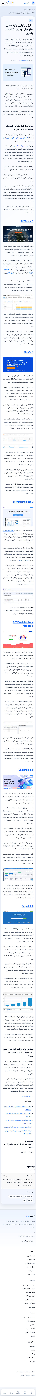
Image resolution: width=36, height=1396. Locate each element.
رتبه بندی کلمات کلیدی (21, 146)
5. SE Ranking (26, 770)
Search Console (24, 560)
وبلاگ (33, 1354)
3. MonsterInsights (23, 502)
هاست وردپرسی (30, 1260)
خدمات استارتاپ (30, 1332)
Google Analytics (8, 531)
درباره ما (32, 1361)
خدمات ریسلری (30, 1329)
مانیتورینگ (32, 1307)
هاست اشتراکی (31, 1256)
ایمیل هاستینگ (30, 1267)
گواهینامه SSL (31, 1321)
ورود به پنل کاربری (27, 1241)
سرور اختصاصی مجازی (28, 1288)
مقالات (33, 1350)
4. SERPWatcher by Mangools (23, 624)
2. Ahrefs (28, 352)
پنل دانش (10, 273)
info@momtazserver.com (27, 1236)
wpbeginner (26, 1096)
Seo (25, 10)
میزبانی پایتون (31, 1274)
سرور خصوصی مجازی (29, 1285)
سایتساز (32, 1325)
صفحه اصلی (31, 10)
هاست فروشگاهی (30, 1263)
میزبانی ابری (31, 1271)
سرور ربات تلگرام (30, 1300)
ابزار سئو (30, 1200)
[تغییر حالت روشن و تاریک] (12, 3)
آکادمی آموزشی (31, 1358)
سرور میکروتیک (30, 1296)
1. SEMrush (27, 221)
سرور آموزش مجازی (29, 1303)
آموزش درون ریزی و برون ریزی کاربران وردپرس (17, 1127)
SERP (8, 94)
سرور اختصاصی (30, 1292)
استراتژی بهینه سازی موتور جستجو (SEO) (15, 138)
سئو (24, 1200)
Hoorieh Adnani (23, 61)
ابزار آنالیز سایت (28, 1196)
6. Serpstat (27, 906)
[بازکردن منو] (3, 3)
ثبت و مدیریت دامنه (29, 1317)
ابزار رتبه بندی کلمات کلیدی (15, 1196)
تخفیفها (33, 1336)
